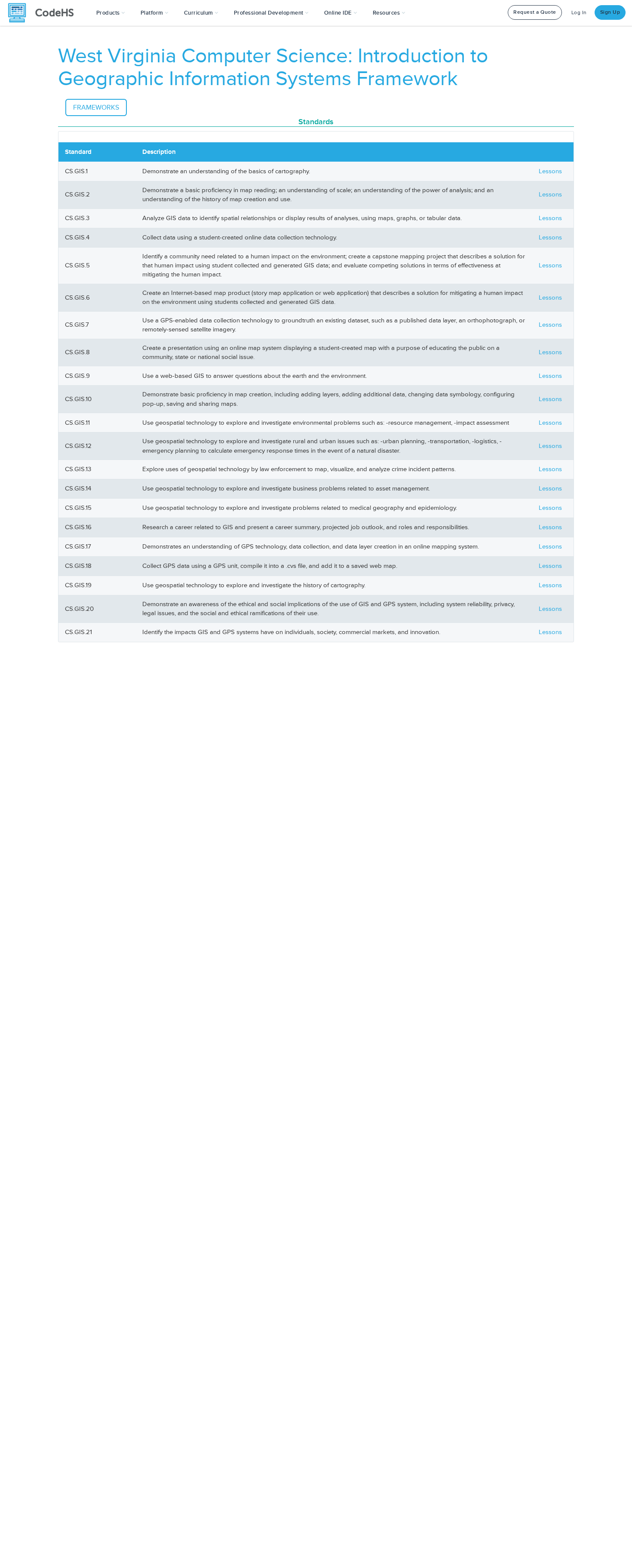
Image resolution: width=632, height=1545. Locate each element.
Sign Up (610, 12)
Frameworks (96, 107)
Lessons (550, 171)
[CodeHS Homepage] (44, 13)
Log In (579, 12)
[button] (111, 13)
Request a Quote (534, 12)
